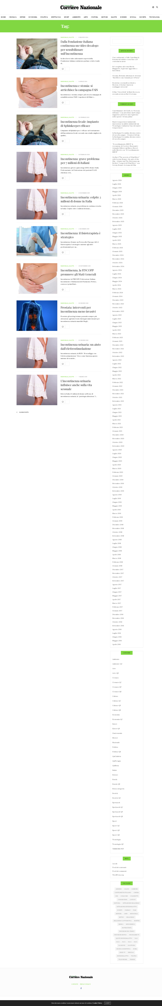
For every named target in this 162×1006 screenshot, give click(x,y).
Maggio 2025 (117, 236)
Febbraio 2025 (117, 248)
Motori (104, 17)
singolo (131, 952)
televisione (122, 959)
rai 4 (129, 942)
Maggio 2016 (117, 641)
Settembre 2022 (118, 356)
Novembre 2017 (118, 573)
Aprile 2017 (116, 599)
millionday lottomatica (122, 920)
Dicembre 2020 (118, 435)
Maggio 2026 (117, 192)
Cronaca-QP (116, 687)
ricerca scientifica (123, 949)
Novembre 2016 (118, 618)
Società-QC (116, 798)
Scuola (133, 17)
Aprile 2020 (116, 465)
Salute (114, 17)
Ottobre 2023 (117, 308)
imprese (118, 913)
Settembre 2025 (118, 221)
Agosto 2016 (117, 629)
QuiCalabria (116, 756)
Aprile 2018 (116, 555)
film (134, 910)
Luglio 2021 (116, 409)
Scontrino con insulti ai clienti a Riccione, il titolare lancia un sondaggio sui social (124, 85)
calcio (126, 889)
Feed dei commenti (119, 871)
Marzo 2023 (116, 334)
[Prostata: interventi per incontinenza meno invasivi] (37, 315)
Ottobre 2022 (117, 352)
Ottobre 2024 (117, 263)
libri (125, 913)
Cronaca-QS (116, 692)
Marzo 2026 (116, 199)
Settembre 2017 (118, 581)
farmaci (127, 910)
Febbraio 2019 (117, 517)
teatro (133, 956)
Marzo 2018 (116, 558)
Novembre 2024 (118, 259)
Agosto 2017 (116, 585)
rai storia (131, 945)
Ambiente (76, 17)
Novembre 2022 (118, 349)
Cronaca (13, 17)
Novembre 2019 (118, 483)
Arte (86, 17)
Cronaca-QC (117, 682)
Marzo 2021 (116, 424)
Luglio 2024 (116, 274)
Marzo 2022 (116, 379)
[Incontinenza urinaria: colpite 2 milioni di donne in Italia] (37, 204)
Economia (33, 17)
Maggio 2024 (117, 281)
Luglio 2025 (116, 229)
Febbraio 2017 (117, 607)
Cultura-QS (116, 710)
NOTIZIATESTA (126, 928)
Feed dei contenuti (119, 867)
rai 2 (118, 942)
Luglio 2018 (116, 543)
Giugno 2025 (117, 233)
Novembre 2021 (118, 394)
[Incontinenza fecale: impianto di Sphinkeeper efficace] (37, 130)
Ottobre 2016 (117, 622)
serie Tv (122, 952)
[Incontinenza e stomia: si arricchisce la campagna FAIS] (37, 92)
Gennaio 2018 (117, 566)
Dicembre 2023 (117, 300)
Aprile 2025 (116, 240)
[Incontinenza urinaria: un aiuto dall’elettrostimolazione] (37, 352)
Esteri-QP (116, 729)
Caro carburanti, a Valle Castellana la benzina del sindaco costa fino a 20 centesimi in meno (125, 59)
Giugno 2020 (117, 457)
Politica (44, 17)
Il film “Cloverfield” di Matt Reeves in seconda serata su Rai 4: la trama (126, 93)
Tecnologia (154, 17)
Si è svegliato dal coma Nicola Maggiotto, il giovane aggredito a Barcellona (124, 69)
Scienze (123, 17)
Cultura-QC (116, 701)
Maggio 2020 (117, 461)
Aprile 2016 (116, 644)
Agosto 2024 (117, 270)
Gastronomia (117, 733)
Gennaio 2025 (117, 251)
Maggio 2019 (117, 506)
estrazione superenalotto (127, 906)
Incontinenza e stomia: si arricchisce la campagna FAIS (79, 88)
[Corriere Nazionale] (81, 7)
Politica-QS (116, 752)
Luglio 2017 (116, 588)
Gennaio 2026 (117, 206)
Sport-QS (116, 835)
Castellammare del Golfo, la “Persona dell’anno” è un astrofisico (126, 112)
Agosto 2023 (117, 315)
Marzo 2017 (116, 603)
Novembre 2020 (118, 439)
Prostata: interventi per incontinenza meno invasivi (78, 309)
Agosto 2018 (117, 540)
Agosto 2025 (117, 225)
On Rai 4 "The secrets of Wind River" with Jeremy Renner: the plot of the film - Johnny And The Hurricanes (125, 159)
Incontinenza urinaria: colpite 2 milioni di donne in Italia (81, 199)
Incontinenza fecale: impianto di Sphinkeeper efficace (80, 123)
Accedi (114, 864)
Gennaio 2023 (117, 341)
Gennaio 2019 (117, 521)
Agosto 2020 (117, 450)
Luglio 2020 (116, 454)
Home (3, 17)
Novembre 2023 (118, 304)
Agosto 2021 (116, 405)
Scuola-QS (116, 784)
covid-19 (132, 899)
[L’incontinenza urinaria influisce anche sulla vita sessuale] (37, 390)
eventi (119, 910)
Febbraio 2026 (117, 203)
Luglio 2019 (116, 498)
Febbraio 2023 (117, 337)
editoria (117, 903)
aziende (119, 889)
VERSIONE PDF (118, 849)
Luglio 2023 (116, 319)
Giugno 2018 (117, 547)
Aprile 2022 (116, 375)
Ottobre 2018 (117, 532)
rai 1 (136, 938)
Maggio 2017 (117, 596)
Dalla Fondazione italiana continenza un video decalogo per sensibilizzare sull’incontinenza (79, 47)
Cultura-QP (116, 705)
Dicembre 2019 (117, 480)
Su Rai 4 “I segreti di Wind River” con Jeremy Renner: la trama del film (126, 164)
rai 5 (135, 942)
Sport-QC (116, 826)
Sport (66, 17)
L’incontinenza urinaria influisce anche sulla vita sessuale (76, 385)
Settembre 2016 (118, 626)
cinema (136, 892)
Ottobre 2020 (117, 442)
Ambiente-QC (117, 664)
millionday (130, 917)
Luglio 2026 (116, 184)
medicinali (134, 913)
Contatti (74, 984)
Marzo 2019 (116, 513)
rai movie (121, 945)
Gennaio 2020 (117, 476)
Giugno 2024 (117, 278)
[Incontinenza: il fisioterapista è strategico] (37, 241)
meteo (121, 917)
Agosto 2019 (117, 495)
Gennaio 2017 (117, 611)
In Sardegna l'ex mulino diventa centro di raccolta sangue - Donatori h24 (126, 134)
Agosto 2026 (117, 180)
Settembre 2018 (118, 536)
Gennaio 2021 (117, 431)
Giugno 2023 (117, 323)
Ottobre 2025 (117, 218)
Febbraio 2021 (117, 427)
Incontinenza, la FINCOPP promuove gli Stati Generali (78, 272)
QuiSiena (115, 766)
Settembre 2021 (118, 401)
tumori (132, 959)
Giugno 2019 (117, 502)
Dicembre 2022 (117, 345)
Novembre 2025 (118, 214)
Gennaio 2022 (117, 386)
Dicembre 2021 (117, 390)
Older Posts (24, 412)
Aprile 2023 (116, 330)
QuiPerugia (116, 761)
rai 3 (123, 942)
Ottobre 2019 (117, 487)
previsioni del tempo (126, 931)
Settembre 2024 (118, 266)
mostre (137, 920)
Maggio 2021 (117, 416)
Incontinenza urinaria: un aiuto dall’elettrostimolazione (81, 346)
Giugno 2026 (117, 188)
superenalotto (122, 956)
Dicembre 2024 (117, 255)
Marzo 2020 (116, 468)
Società (142, 17)
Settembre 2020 (118, 446)
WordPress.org (118, 875)
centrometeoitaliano (123, 892)
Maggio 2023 (117, 326)
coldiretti (134, 896)
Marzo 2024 (116, 289)
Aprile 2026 (116, 195)
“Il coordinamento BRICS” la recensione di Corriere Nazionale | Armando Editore (125, 146)
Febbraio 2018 (117, 562)
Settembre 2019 (118, 491)
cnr (116, 896)
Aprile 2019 (116, 510)
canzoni (135, 889)
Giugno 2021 (116, 412)
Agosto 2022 (117, 360)
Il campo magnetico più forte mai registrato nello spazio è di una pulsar (126, 115)
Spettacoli (56, 17)
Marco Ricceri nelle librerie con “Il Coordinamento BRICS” (125, 150)
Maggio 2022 (117, 371)
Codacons (124, 896)
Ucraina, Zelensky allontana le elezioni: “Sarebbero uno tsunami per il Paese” (126, 77)
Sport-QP (116, 830)
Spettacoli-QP (117, 812)
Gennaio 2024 (117, 296)
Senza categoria (118, 789)
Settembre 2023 (118, 311)
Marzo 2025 (116, 244)
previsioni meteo (120, 935)
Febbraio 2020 (117, 472)
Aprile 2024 (116, 285)
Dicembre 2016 (117, 614)
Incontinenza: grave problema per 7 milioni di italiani (80, 161)
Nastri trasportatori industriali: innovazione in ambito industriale (124, 123)
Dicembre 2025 (117, 210)
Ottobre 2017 (117, 577)
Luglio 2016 (116, 633)
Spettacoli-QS (117, 816)
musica (121, 924)
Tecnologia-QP (118, 844)
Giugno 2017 (116, 592)
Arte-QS (115, 673)
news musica (130, 924)
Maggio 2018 (117, 551)
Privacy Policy (85, 984)
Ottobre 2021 (117, 397)
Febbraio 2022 (117, 382)
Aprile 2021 (116, 420)
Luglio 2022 (116, 364)
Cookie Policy (97, 1003)
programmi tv (134, 935)
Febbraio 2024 (117, 293)
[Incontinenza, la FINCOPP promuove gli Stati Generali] (37, 278)
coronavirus (122, 899)
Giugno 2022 (117, 367)
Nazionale (64, 37)
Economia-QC (117, 719)
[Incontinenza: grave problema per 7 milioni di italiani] (37, 167)
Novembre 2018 (118, 528)
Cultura (94, 17)
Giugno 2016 (117, 637)
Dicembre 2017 (117, 570)
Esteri (22, 17)
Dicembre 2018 (117, 525)
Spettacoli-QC (117, 807)
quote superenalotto (124, 938)
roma (135, 949)
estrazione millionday (131, 903)
